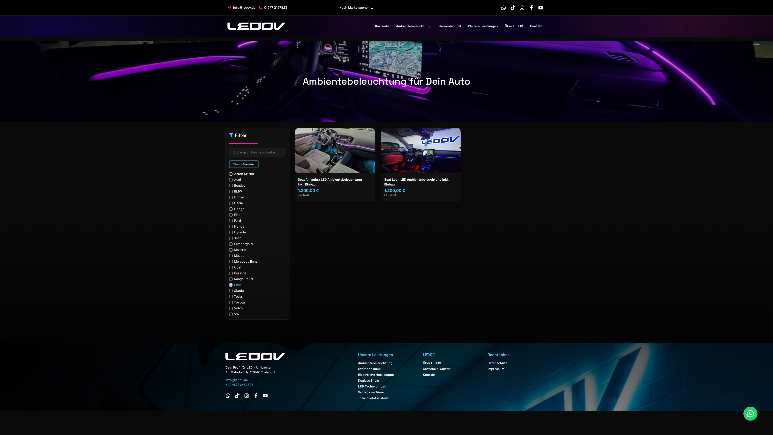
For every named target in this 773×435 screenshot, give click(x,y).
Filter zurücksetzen (244, 164)
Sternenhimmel (449, 26)
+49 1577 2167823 (239, 385)
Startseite (381, 26)
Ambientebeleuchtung (413, 26)
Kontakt (536, 26)
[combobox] (386, 7)
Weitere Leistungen (483, 26)
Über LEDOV (514, 26)
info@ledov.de (236, 380)
